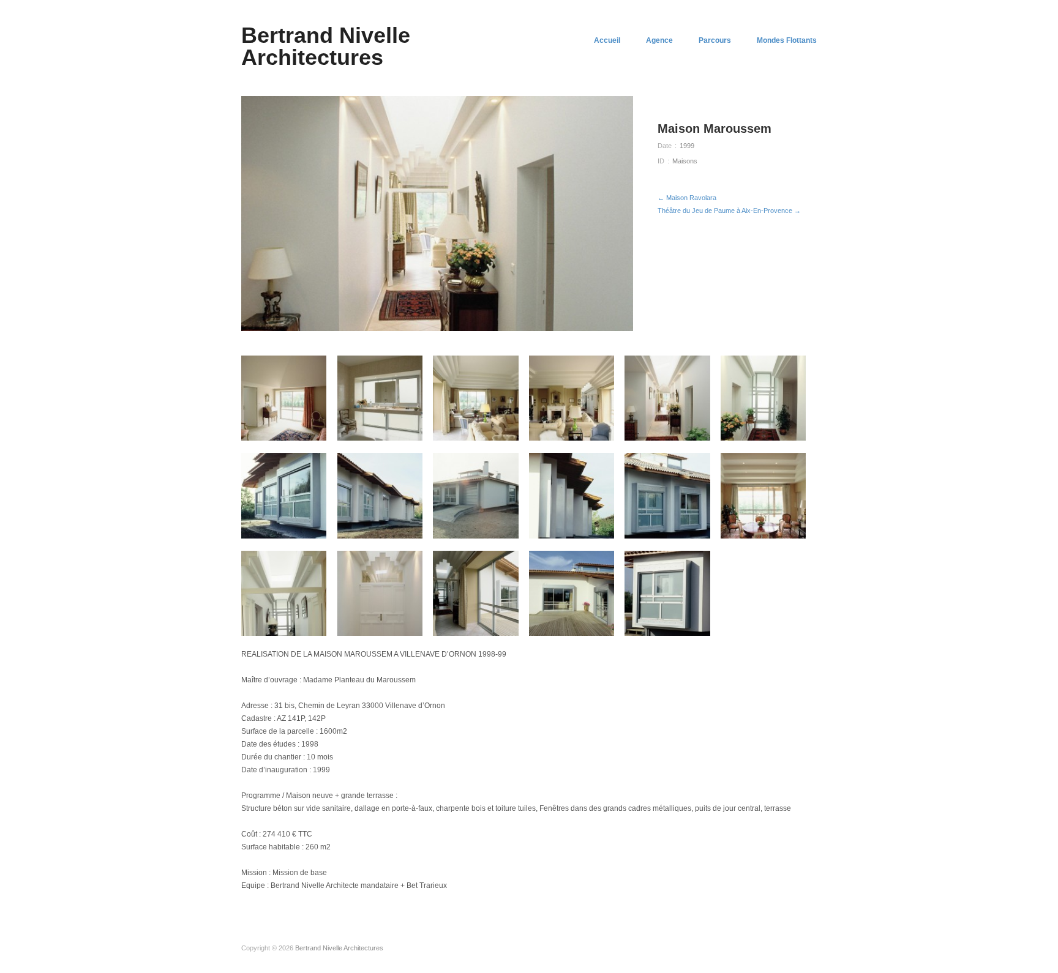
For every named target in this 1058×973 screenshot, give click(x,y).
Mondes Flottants (787, 40)
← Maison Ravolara (687, 197)
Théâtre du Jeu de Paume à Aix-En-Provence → (729, 210)
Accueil (607, 40)
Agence (659, 40)
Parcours (715, 40)
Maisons (684, 161)
